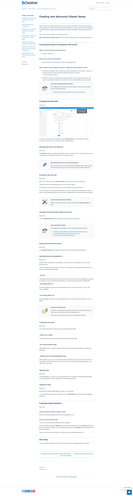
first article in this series (70, 37)
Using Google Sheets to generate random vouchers (67, 233)
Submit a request (100, 2)
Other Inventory (31, 8)
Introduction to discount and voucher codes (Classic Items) (29, 19)
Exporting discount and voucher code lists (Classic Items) (28, 54)
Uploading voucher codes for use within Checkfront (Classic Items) (70, 231)
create (47, 34)
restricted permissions (59, 62)
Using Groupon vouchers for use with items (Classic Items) (29, 37)
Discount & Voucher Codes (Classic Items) (46, 8)
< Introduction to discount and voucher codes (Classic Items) (55, 453)
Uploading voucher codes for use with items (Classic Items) (29, 30)
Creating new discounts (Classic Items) (28, 25)
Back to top (42, 105)
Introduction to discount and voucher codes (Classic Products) (69, 92)
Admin (44, 62)
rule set (58, 376)
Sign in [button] (108, 2)
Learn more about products (50, 74)
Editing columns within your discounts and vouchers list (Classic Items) (29, 48)
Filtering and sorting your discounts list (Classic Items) (29, 43)
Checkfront (24, 8)
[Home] (29, 2)
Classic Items (25, 64)
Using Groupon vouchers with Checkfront (64, 235)
